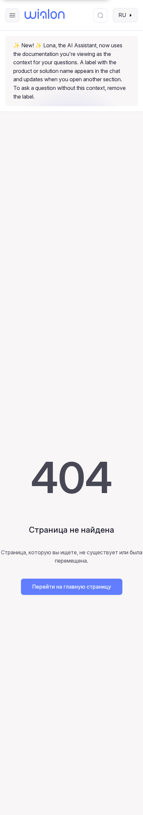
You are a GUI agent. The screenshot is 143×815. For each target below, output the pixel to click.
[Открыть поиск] (100, 15)
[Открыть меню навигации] (12, 15)
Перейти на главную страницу (71, 586)
